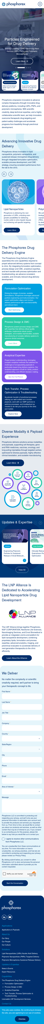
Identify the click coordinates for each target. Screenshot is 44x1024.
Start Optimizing (14, 310)
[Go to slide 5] (30, 67)
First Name (6, 691)
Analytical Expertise (12, 990)
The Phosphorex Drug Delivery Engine (16, 980)
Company (6, 723)
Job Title (5, 713)
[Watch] (24, 560)
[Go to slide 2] (17, 67)
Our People (6, 941)
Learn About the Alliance (17, 658)
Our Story (5, 938)
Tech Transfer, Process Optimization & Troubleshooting (19, 994)
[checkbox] (3, 839)
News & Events (7, 968)
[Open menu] (40, 4)
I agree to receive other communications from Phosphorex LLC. (22, 840)
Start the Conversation (15, 883)
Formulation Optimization (14, 983)
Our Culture (6, 945)
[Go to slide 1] (15, 67)
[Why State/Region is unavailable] (22, 747)
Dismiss (22, 1019)
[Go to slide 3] (23, 67)
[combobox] (19, 738)
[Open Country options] (39, 738)
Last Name (6, 702)
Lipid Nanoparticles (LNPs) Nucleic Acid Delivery (20, 953)
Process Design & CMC (13, 987)
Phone (4, 766)
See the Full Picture (15, 377)
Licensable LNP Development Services (16, 999)
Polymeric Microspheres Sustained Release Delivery (21, 960)
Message (5, 797)
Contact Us (6, 1003)
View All (22, 569)
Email (4, 776)
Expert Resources (8, 972)
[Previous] (4, 174)
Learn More (20, 61)
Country (5, 734)
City (3, 755)
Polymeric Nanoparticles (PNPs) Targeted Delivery (20, 957)
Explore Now (13, 414)
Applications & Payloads (11, 930)
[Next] (10, 174)
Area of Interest (8, 787)
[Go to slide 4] (28, 67)
